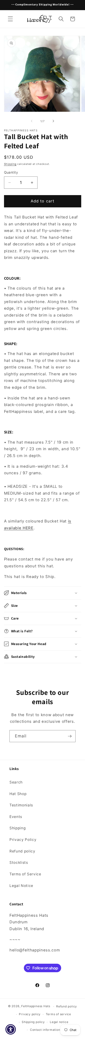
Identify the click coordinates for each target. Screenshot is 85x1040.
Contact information (45, 1029)
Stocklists (18, 862)
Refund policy (22, 851)
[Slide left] (31, 121)
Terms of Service (25, 874)
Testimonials (21, 805)
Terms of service (58, 1014)
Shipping (10, 164)
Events (15, 816)
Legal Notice (21, 885)
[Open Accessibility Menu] (10, 1029)
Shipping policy (33, 1022)
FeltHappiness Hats (35, 1006)
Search (16, 782)
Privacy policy (30, 1014)
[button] (10, 19)
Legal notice (59, 1022)
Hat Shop (17, 794)
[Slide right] (53, 121)
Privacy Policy (22, 839)
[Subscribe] (69, 736)
